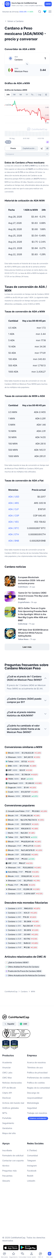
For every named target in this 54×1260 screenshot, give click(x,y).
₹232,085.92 (24, 867)
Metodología (33, 1103)
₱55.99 (23, 872)
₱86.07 (20, 863)
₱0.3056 (21, 885)
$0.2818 (23, 930)
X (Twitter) (32, 1150)
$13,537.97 (23, 792)
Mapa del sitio (9, 1133)
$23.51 (20, 770)
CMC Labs (7, 1072)
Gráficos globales (10, 1108)
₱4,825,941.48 (24, 841)
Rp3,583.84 (24, 926)
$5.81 (20, 779)
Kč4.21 (22, 913)
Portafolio (6, 1118)
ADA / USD (13, 496)
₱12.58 (22, 947)
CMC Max (7, 1077)
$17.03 (21, 761)
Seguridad (32, 1108)
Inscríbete (7, 1150)
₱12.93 (21, 859)
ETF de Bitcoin (9, 1087)
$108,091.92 (23, 876)
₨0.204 (21, 833)
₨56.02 (23, 943)
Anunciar (6, 1067)
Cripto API (7, 1093)
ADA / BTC (13, 528)
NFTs (4, 1113)
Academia (7, 1062)
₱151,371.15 (24, 846)
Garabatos (7, 1128)
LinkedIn (31, 1181)
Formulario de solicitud (12, 1155)
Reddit (30, 1175)
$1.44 (22, 787)
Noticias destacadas (12, 1082)
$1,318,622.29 (24, 753)
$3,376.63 (24, 880)
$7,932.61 (23, 796)
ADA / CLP (13, 509)
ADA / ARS (13, 503)
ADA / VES (13, 521)
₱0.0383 (27, 811)
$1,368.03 (25, 783)
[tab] (42, 148)
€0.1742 (22, 939)
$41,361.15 (24, 757)
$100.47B (22, 12)
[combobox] (27, 154)
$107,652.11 (23, 824)
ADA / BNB (13, 540)
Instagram (32, 1165)
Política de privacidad (37, 1072)
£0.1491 (23, 934)
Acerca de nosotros (36, 1062)
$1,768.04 (23, 774)
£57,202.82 (23, 854)
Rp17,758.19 (22, 837)
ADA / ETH (13, 534)
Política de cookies (36, 1082)
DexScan (6, 1098)
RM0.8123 (24, 908)
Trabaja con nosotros (37, 1113)
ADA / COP (13, 515)
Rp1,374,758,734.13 (26, 820)
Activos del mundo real (13, 1103)
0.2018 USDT (25, 893)
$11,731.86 (22, 766)
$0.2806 (23, 921)
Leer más (27, 647)
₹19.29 (22, 917)
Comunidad (32, 1155)
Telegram (31, 1160)
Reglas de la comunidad (38, 1087)
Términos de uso (35, 1067)
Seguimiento (8, 1123)
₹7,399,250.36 (24, 815)
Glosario (6, 1181)
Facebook (31, 1170)
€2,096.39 (24, 889)
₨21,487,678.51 (25, 850)
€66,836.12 (23, 828)
